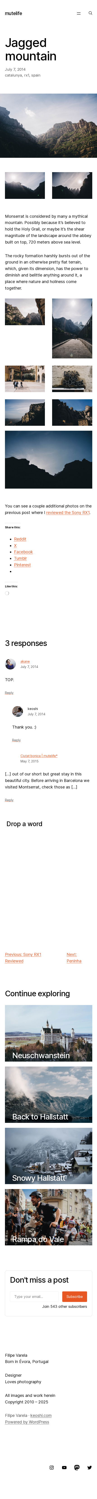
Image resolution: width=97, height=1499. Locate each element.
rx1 (26, 75)
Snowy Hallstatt (38, 1178)
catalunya (13, 75)
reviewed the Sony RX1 (68, 512)
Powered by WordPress (27, 1422)
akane (25, 661)
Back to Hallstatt (40, 1117)
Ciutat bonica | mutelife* (39, 756)
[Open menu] (78, 13)
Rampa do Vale (38, 1239)
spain (35, 75)
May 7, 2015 (30, 761)
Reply (9, 693)
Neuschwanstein (41, 1055)
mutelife (13, 13)
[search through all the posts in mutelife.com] (90, 13)
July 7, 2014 (29, 667)
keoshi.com (41, 1415)
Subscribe (75, 1296)
